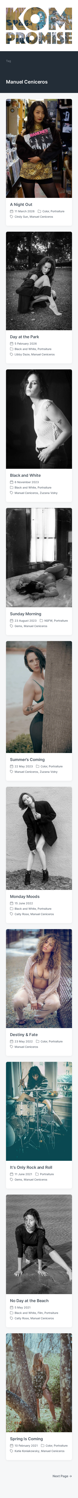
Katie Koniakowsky (27, 1451)
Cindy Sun (21, 216)
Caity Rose (22, 914)
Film (40, 1312)
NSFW (48, 620)
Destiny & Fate (24, 1034)
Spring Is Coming (26, 1438)
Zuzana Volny (49, 493)
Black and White (25, 349)
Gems (18, 626)
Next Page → (62, 1476)
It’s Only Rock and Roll (31, 1167)
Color (45, 211)
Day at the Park (24, 336)
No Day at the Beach (29, 1300)
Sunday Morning (25, 613)
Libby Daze (22, 354)
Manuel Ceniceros (41, 216)
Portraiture (57, 211)
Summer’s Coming (27, 759)
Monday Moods (25, 896)
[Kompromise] (39, 26)
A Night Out (21, 204)
